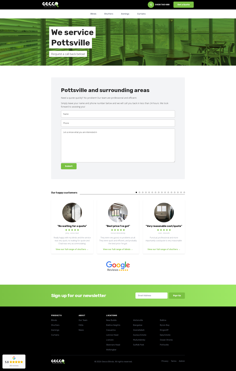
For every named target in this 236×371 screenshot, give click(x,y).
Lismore (109, 340)
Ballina (163, 320)
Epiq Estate (165, 335)
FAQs (81, 325)
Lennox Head (112, 335)
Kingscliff (164, 330)
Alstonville (138, 320)
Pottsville (164, 345)
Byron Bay (165, 325)
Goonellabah (139, 330)
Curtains (55, 335)
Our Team (83, 320)
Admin (182, 361)
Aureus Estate (139, 335)
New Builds (111, 320)
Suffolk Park (138, 345)
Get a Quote (183, 4)
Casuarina (111, 330)
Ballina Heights (113, 325)
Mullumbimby (139, 340)
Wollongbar (111, 350)
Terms (173, 361)
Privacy (165, 361)
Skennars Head (113, 345)
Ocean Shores (166, 340)
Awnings (55, 330)
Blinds (54, 320)
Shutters (55, 325)
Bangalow (137, 325)
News (81, 330)
